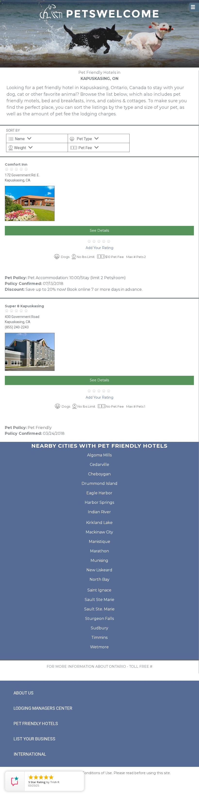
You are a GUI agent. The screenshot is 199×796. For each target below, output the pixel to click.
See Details (99, 230)
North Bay (99, 579)
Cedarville (99, 464)
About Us (23, 692)
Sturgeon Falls (99, 618)
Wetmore (99, 647)
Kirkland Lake (99, 522)
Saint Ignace (99, 590)
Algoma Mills (99, 455)
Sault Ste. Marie (99, 609)
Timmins (99, 637)
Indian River (99, 512)
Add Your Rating (99, 248)
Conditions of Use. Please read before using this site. (126, 773)
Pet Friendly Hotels (36, 723)
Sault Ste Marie (99, 599)
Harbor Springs (99, 502)
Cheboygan (99, 474)
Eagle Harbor (99, 493)
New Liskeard (99, 570)
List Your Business (34, 738)
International (30, 754)
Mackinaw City (99, 532)
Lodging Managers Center (43, 708)
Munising (99, 560)
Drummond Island (99, 483)
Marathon (99, 551)
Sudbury (99, 628)
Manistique (99, 541)
